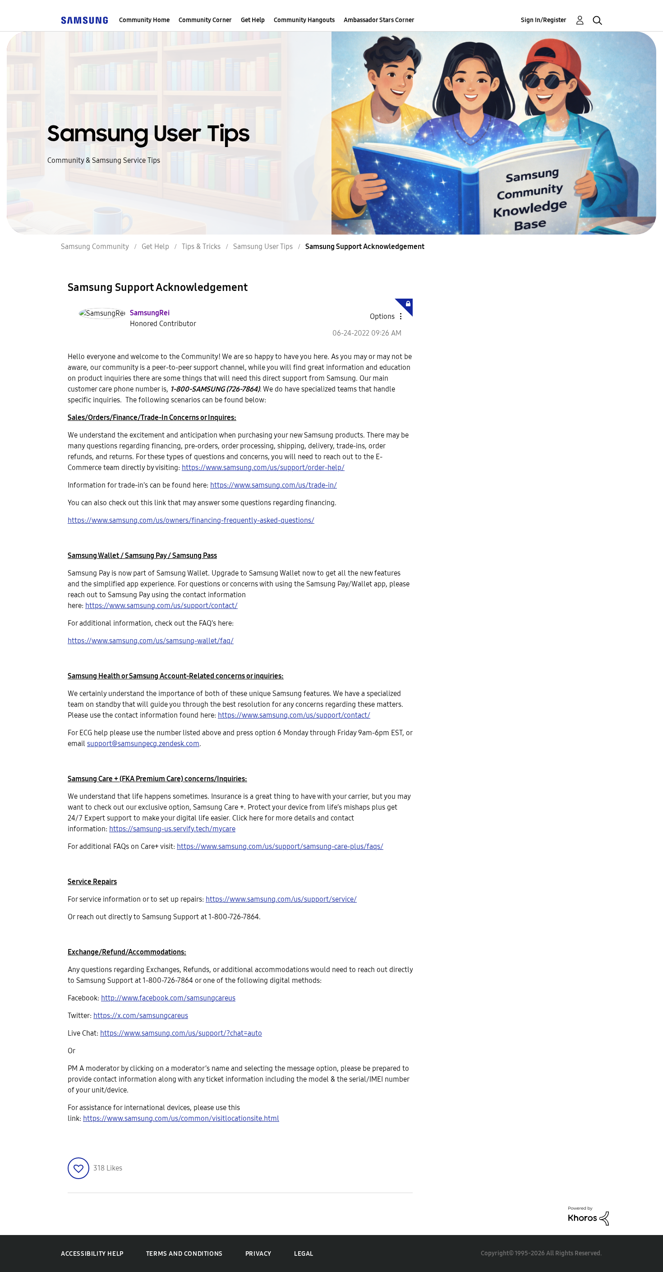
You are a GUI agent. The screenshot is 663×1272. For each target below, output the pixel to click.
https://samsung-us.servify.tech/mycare (172, 829)
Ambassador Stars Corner (379, 20)
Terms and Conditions (184, 1254)
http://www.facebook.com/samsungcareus (168, 998)
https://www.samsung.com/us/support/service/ (281, 899)
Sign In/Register (543, 20)
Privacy (258, 1254)
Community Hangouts (304, 20)
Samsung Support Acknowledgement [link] (364, 246)
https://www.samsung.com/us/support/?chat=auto (181, 1033)
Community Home (144, 20)
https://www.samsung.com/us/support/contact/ (161, 605)
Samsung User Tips (263, 246)
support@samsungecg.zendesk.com (143, 743)
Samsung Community (95, 246)
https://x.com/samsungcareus (140, 1015)
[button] (385, 316)
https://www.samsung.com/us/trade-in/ (273, 485)
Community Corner (205, 20)
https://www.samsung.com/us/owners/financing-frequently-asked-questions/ (191, 520)
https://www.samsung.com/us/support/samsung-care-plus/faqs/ (280, 846)
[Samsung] (84, 20)
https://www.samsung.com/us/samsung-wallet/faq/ (151, 640)
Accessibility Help (92, 1254)
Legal (303, 1254)
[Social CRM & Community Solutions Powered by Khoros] (588, 1215)
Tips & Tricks (201, 246)
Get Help (253, 20)
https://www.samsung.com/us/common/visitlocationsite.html (181, 1118)
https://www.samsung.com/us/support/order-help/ (263, 467)
